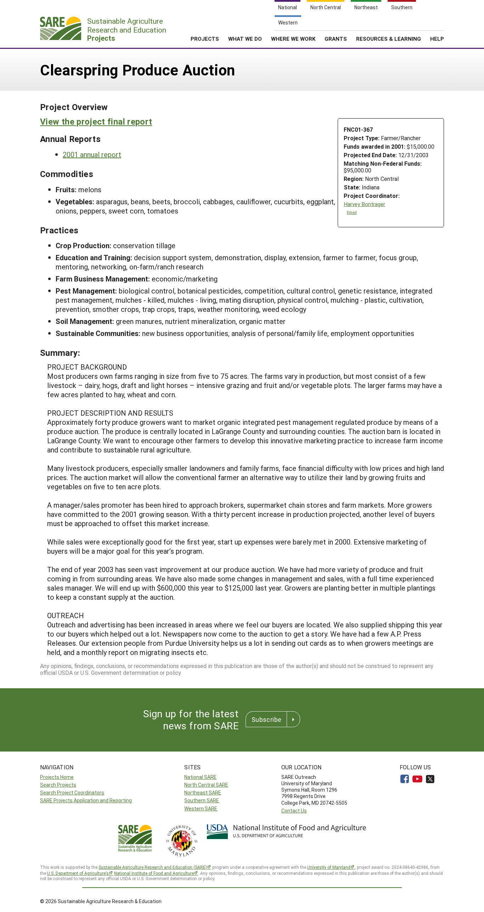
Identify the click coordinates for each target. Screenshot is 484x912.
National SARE (200, 777)
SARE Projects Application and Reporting (86, 800)
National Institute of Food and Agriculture (154, 873)
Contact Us (294, 810)
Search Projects (58, 784)
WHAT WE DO (245, 38)
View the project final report (96, 121)
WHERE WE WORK (293, 38)
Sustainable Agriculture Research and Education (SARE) (153, 867)
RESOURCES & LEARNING (388, 38)
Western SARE (200, 808)
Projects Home (57, 777)
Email (352, 212)
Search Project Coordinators (72, 792)
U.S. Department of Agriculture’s (78, 873)
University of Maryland (328, 867)
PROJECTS (205, 38)
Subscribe (266, 719)
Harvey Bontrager (364, 204)
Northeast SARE (202, 792)
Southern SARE (201, 800)
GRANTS (336, 38)
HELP (437, 38)
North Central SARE (206, 784)
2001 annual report (92, 154)
